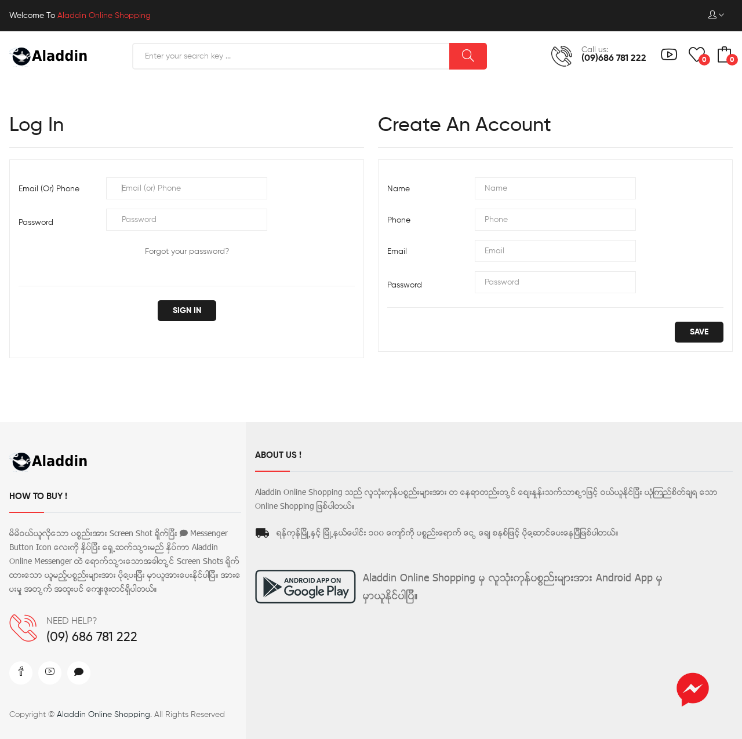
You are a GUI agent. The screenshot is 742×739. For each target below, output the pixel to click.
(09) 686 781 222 (91, 637)
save (699, 332)
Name (398, 189)
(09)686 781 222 (613, 58)
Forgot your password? (187, 251)
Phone (398, 220)
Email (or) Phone (49, 189)
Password (36, 223)
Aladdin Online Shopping (103, 715)
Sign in (187, 311)
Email (397, 251)
